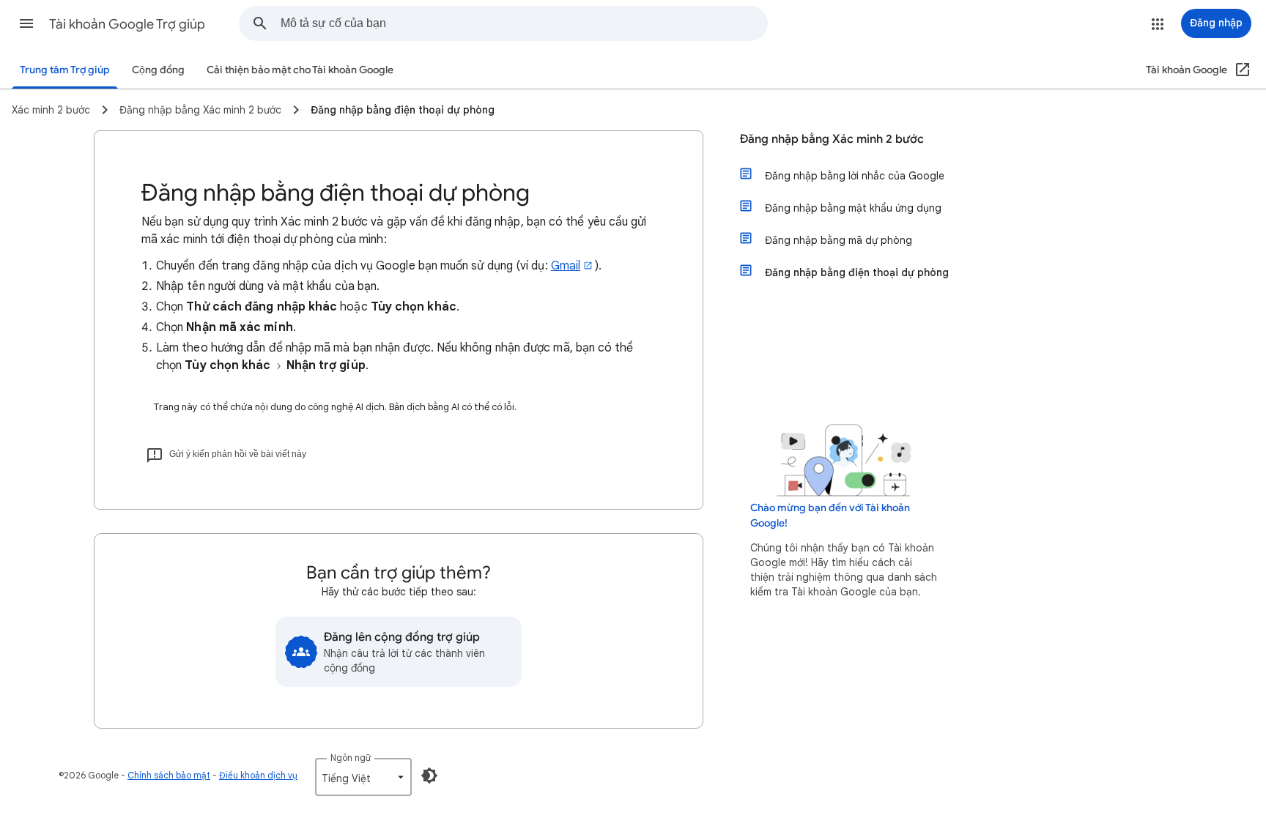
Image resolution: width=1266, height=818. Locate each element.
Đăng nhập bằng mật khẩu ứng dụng (853, 208)
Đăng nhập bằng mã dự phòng (838, 240)
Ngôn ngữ (350, 757)
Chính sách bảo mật (168, 775)
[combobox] (524, 23)
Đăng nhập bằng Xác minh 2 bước (832, 139)
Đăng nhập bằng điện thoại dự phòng (857, 272)
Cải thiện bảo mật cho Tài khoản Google (300, 70)
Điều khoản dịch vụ (258, 775)
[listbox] (363, 777)
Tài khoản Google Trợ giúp (127, 24)
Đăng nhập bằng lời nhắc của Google (854, 175)
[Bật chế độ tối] (429, 775)
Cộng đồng (158, 70)
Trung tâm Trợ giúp (65, 70)
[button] (26, 23)
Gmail (565, 266)
